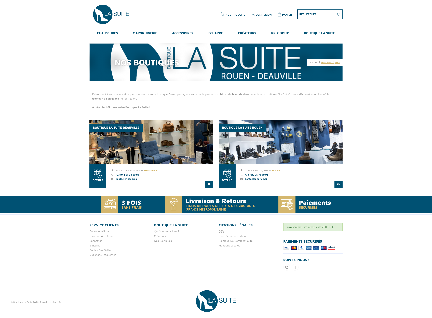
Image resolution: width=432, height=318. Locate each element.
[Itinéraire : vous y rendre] (209, 184)
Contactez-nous (99, 231)
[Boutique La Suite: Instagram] (287, 267)
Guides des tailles (100, 250)
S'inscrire (94, 245)
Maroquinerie (145, 33)
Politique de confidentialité (236, 240)
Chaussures (107, 33)
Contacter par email (127, 178)
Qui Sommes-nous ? (166, 231)
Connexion (95, 240)
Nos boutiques (163, 240)
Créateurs (247, 33)
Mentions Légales (229, 245)
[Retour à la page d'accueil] (216, 300)
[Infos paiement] (309, 247)
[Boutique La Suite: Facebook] (295, 267)
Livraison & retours (101, 236)
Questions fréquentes (102, 254)
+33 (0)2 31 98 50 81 (127, 174)
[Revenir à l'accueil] (111, 14)
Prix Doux (280, 33)
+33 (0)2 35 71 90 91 (256, 174)
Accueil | (314, 62)
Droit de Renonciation (232, 236)
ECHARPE (215, 33)
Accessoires (182, 33)
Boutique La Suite (319, 33)
